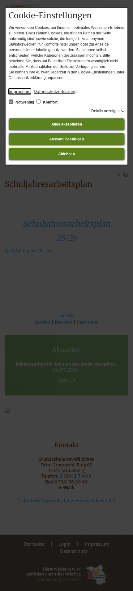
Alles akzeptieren (66, 124)
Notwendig (25, 102)
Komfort (50, 102)
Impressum (20, 91)
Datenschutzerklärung (55, 91)
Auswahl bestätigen (66, 139)
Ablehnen (66, 154)
